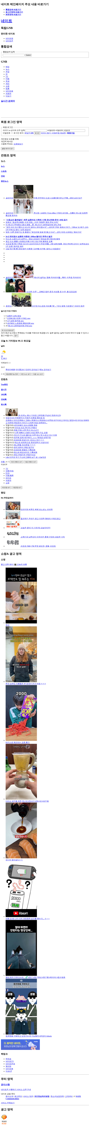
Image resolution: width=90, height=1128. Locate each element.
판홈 (3, 462)
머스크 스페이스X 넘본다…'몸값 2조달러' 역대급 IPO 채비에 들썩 (33, 239)
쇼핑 (7, 86)
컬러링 (8, 1066)
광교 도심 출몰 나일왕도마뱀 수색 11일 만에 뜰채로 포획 (29, 241)
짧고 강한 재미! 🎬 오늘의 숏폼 (14, 564)
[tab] (47, 469)
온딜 (7, 72)
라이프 (8, 478)
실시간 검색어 (8, 101)
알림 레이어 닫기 (7, 148)
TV (7, 77)
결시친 (4, 390)
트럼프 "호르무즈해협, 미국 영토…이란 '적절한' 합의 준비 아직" (32, 222)
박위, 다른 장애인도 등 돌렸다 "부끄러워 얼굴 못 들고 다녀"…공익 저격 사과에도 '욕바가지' (44, 232)
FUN (7, 473)
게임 (7, 84)
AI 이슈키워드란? (8, 330)
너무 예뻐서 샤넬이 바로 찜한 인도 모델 (31, 433)
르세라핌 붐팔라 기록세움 (24, 450)
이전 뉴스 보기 (26, 374)
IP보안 (29, 133)
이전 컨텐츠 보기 (16, 462)
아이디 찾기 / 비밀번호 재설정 (53, 133)
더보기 (8, 96)
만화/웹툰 (10, 475)
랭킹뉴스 (4, 181)
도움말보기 (18, 144)
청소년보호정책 (57, 1096)
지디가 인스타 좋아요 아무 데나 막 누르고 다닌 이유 (35, 435)
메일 (7, 67)
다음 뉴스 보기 (38, 374)
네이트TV (10, 1061)
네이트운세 (10, 1064)
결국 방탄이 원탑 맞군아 (24, 447)
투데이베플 (10, 370)
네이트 (6, 21)
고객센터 (69, 1096)
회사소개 (9, 1096)
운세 (7, 81)
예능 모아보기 (45, 370)
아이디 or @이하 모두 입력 (14, 130)
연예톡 (4, 399)
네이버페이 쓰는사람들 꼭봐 (25, 425)
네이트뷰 (9, 91)
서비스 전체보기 (8, 1103)
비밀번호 (51, 130)
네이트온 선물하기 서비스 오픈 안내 (16, 1090)
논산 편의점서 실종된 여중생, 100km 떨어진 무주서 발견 (29, 236)
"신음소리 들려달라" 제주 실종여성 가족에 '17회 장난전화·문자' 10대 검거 (36, 220)
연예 (3, 176)
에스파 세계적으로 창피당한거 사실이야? (32, 442)
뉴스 (7, 69)
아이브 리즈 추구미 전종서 (26, 428)
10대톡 (4, 394)
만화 (7, 79)
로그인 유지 (18, 133)
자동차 (8, 94)
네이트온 (9, 41)
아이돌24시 (20, 370)
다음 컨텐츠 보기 (30, 462)
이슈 (9, 1071)
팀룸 (7, 89)
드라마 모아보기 (32, 370)
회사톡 (4, 404)
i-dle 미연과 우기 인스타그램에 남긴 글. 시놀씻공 (26, 457)
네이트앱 (9, 38)
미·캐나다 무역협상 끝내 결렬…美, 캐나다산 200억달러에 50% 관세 (33, 225)
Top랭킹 (4, 384)
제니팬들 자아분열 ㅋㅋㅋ (24, 445)
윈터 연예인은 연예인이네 (24, 455)
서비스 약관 (28, 1096)
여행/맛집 (10, 471)
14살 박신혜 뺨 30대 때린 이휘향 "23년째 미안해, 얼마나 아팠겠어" (33, 249)
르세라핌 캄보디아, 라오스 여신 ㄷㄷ (29, 440)
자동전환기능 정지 (12, 374)
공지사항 (5, 1084)
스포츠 (4, 171)
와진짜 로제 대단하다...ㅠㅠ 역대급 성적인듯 (32, 438)
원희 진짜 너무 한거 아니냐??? (26, 430)
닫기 (16, 335)
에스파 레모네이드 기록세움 (25, 452)
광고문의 (18, 1096)
